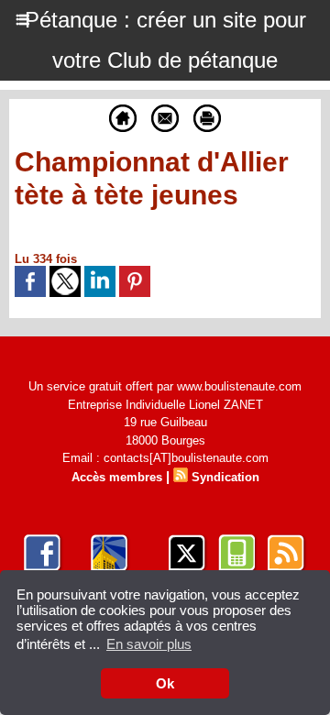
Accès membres (117, 477)
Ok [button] (165, 683)
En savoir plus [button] (149, 644)
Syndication (225, 477)
